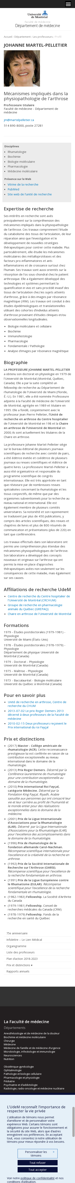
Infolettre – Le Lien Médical (24, 940)
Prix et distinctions (18, 965)
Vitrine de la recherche (23, 184)
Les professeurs (43, 36)
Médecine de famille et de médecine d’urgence (32, 1048)
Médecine (10, 1044)
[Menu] (68, 4)
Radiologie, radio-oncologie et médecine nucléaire (34, 1088)
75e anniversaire (17, 933)
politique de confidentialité (38, 1178)
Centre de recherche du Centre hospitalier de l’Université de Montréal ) (39, 598)
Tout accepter (37, 1170)
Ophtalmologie (13, 1070)
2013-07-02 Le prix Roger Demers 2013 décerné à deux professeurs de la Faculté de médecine (38, 715)
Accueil (8, 36)
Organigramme (16, 946)
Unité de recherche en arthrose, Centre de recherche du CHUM (37, 704)
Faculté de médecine (37, 21)
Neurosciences (13, 1055)
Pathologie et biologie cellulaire (23, 1074)
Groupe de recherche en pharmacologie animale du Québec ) (35, 607)
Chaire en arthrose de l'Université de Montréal (39, 614)
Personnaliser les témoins (39, 1153)
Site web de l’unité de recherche (30, 194)
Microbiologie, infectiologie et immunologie (29, 1051)
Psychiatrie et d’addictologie (21, 1085)
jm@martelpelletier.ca (19, 120)
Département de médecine (37, 25)
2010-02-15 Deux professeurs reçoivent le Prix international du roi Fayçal (37, 725)
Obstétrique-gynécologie (19, 1066)
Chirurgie (9, 1041)
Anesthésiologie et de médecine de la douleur (32, 1033)
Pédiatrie (9, 1081)
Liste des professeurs (20, 952)
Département (22, 36)
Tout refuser (37, 1163)
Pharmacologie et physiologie (22, 1077)
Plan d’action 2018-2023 (22, 959)
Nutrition (9, 1059)
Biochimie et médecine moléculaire (25, 1037)
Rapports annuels (17, 971)
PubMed (13, 189)
